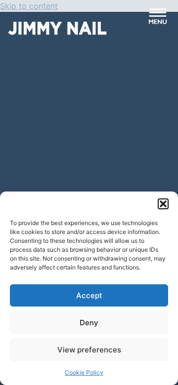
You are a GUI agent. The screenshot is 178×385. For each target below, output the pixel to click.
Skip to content (29, 6)
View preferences (89, 349)
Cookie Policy (84, 372)
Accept (89, 295)
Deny (89, 322)
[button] (163, 204)
